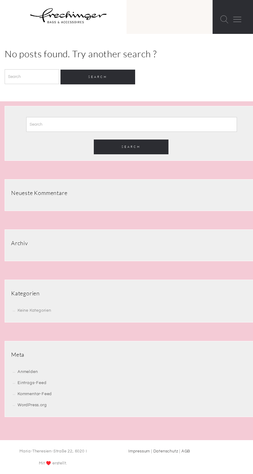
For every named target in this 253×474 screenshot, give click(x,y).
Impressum (139, 451)
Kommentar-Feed (35, 394)
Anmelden (28, 372)
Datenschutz (165, 451)
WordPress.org (32, 405)
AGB (185, 451)
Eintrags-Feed (32, 383)
